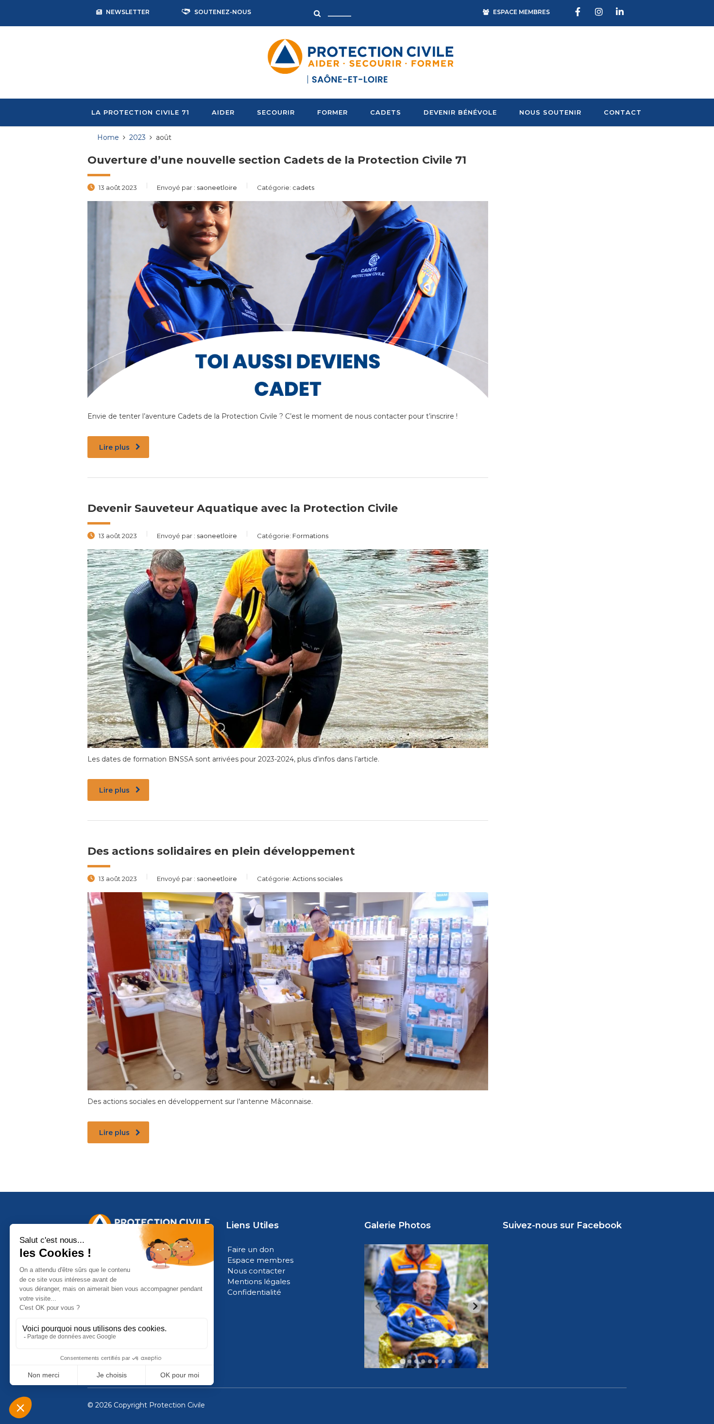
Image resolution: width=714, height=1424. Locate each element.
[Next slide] (474, 1306)
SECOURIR (276, 112)
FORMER (332, 112)
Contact (623, 112)
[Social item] (579, 12)
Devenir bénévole (460, 112)
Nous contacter (256, 1270)
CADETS (385, 112)
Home (108, 137)
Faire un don (250, 1249)
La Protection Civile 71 (140, 112)
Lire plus (114, 447)
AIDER (223, 112)
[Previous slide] (378, 1306)
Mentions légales (258, 1281)
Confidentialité (254, 1292)
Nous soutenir (550, 112)
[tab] (402, 1361)
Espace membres (260, 1260)
